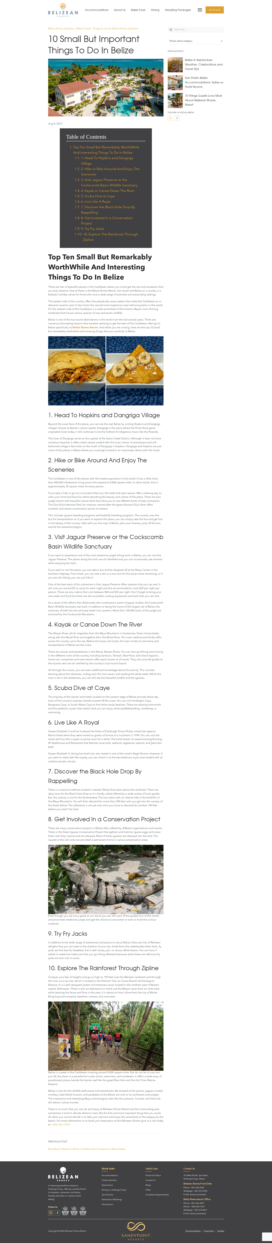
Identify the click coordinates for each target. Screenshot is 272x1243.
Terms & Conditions (192, 1231)
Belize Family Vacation (61, 28)
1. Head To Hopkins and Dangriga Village (107, 161)
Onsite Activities (109, 1180)
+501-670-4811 (200, 1210)
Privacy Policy (209, 1231)
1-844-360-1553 (197, 1207)
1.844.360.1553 (60, 1124)
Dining (155, 9)
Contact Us (150, 1180)
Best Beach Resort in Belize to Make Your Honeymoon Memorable (86, 1149)
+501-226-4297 (197, 1203)
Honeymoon (107, 1204)
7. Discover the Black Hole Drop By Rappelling (108, 210)
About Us (119, 9)
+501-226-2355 (197, 1188)
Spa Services (107, 1195)
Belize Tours (138, 9)
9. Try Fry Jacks (92, 229)
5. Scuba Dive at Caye (98, 196)
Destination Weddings (112, 1200)
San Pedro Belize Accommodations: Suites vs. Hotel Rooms (204, 82)
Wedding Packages (178, 9)
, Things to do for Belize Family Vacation (114, 28)
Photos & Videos (153, 1175)
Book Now (214, 10)
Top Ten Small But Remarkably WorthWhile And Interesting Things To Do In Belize (106, 150)
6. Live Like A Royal (95, 202)
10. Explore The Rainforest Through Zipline (110, 237)
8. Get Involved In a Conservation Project (107, 221)
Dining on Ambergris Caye (114, 1190)
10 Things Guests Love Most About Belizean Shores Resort (203, 100)
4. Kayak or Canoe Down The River (108, 191)
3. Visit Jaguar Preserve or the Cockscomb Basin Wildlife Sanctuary (109, 182)
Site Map (220, 1231)
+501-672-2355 (200, 1191)
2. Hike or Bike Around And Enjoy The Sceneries (110, 171)
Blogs (148, 1185)
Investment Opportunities (157, 1195)
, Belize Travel (83, 28)
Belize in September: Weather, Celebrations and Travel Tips (204, 64)
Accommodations (96, 9)
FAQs (148, 1190)
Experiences (107, 1185)
